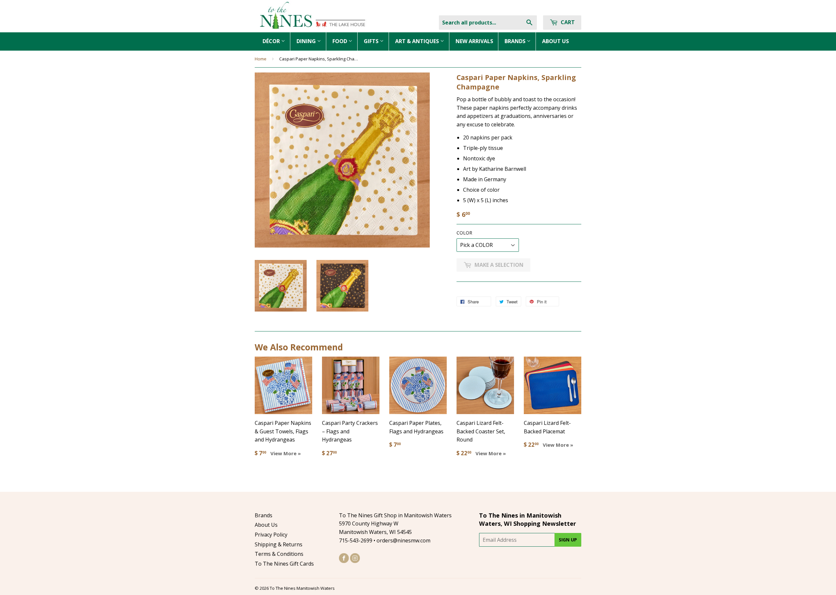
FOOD (340, 41)
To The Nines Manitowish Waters (302, 588)
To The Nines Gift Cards (284, 563)
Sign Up (568, 540)
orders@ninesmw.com (403, 540)
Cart (567, 22)
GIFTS (372, 41)
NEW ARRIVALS (474, 41)
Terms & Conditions (279, 553)
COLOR (464, 233)
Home (260, 59)
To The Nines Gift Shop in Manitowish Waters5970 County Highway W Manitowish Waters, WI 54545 (395, 524)
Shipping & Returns (278, 544)
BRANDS (516, 41)
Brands (263, 515)
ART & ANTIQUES (417, 41)
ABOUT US (555, 41)
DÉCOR (272, 41)
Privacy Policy (271, 534)
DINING (307, 41)
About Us (266, 524)
